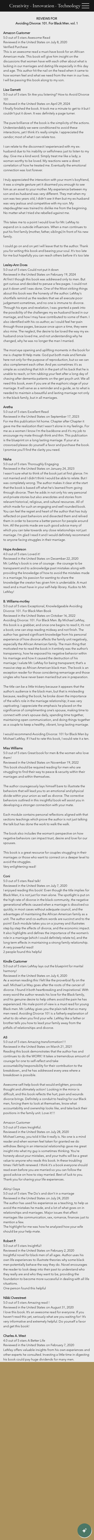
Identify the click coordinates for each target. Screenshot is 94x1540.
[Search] (38, 6)
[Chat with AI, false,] (84, 1530)
